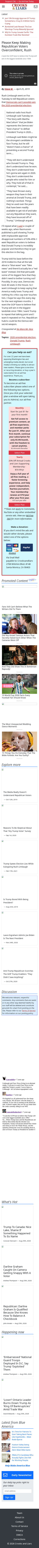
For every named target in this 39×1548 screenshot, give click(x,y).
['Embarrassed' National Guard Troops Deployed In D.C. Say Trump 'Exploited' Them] (17, 1345)
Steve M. (9, 89)
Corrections (19, 1539)
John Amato (7, 1323)
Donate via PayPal (27, 548)
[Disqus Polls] (19, 1045)
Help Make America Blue (17, 1465)
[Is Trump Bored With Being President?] (19, 886)
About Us (19, 1517)
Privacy (19, 1530)
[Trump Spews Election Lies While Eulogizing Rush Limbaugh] (19, 850)
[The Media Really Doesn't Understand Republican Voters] (19, 779)
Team (19, 1513)
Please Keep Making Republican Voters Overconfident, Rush (16, 46)
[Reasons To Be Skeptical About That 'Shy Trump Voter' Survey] (19, 814)
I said (20, 225)
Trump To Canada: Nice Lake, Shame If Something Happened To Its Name (17, 1231)
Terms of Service (28, 1010)
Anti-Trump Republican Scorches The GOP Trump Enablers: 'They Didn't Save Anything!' (18, 974)
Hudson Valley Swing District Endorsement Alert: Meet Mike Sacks (21, 1447)
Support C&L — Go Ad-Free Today (19, 1)
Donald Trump (17, 340)
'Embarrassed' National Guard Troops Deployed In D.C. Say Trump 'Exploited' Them (17, 1363)
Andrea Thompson (10, 1280)
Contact (19, 1521)
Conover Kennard (9, 1241)
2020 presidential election (23, 337)
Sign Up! (9, 1497)
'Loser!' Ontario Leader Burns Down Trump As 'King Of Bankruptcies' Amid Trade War (17, 1404)
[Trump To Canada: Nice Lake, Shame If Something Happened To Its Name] (17, 1215)
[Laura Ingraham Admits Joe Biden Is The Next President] (19, 922)
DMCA (19, 1534)
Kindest (12, 553)
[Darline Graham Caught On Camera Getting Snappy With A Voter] (17, 1254)
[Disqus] (19, 1103)
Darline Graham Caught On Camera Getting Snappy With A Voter (17, 1271)
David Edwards (9, 1414)
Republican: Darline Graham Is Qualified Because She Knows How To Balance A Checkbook (15, 1312)
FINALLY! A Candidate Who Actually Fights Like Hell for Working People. (22, 1457)
